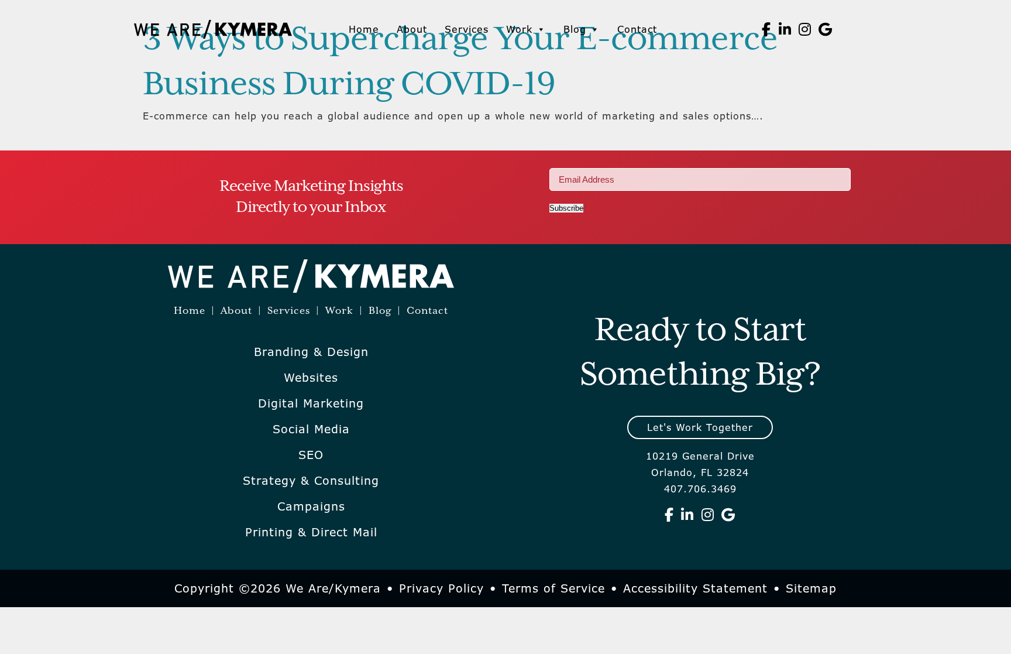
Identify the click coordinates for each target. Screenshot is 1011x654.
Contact (637, 29)
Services (467, 29)
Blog (574, 29)
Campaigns (311, 506)
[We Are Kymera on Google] (826, 29)
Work (519, 29)
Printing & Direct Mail (311, 532)
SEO (311, 455)
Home (364, 29)
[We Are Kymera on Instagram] (805, 29)
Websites (311, 377)
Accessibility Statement (695, 588)
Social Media (311, 429)
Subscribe (566, 208)
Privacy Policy (441, 588)
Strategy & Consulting (311, 480)
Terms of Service (553, 588)
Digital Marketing (311, 403)
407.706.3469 (700, 488)
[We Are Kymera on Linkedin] (785, 29)
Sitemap (811, 588)
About (412, 29)
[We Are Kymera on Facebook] (766, 29)
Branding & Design (311, 351)
